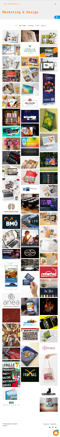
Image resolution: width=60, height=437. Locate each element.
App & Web (22, 25)
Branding (31, 25)
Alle (15, 25)
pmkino (43, 25)
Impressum (46, 424)
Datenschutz (53, 424)
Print (37, 25)
